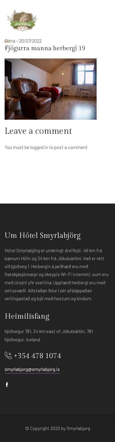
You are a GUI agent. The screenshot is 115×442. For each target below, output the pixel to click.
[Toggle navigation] (7, 42)
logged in (39, 147)
